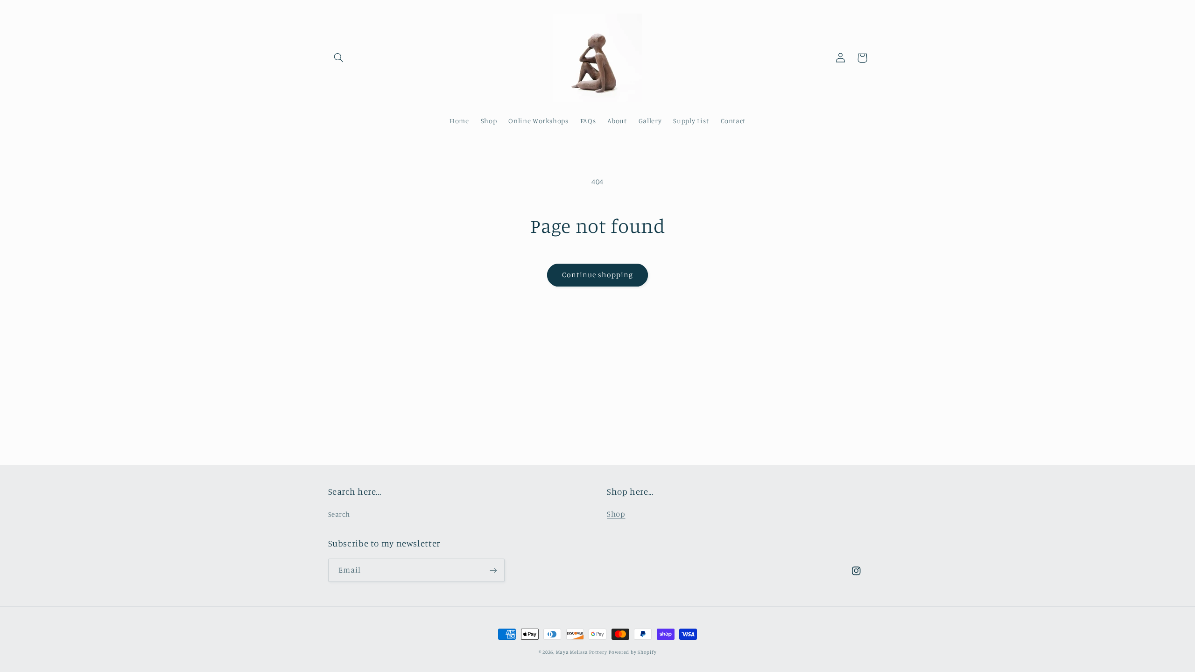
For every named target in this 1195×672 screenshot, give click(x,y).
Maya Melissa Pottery (581, 652)
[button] (339, 58)
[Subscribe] (493, 570)
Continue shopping (597, 274)
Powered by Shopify (632, 652)
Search (339, 514)
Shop (616, 513)
